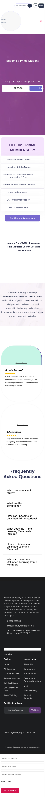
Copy (40, 88)
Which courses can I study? (19, 491)
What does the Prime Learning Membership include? (20, 531)
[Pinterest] (33, 640)
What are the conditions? (14, 504)
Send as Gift (10, 790)
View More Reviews (21, 363)
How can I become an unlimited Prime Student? (22, 517)
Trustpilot (8, 649)
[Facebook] (7, 640)
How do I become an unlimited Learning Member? (19, 547)
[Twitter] (16, 640)
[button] (21, 392)
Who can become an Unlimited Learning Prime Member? (22, 562)
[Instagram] (25, 640)
